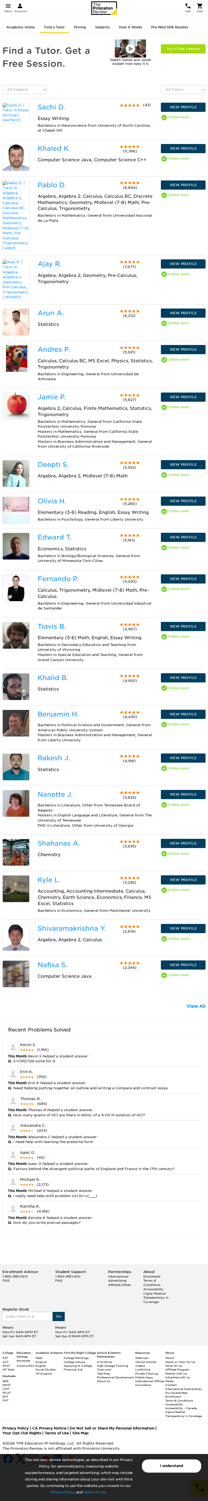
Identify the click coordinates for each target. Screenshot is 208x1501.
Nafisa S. (52, 965)
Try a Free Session (183, 49)
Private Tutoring (146, 1373)
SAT (5, 1357)
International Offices (149, 1381)
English (40, 1365)
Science (41, 1361)
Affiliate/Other (119, 1285)
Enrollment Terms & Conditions (152, 1281)
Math (39, 1357)
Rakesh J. (54, 758)
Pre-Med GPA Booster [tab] (169, 27)
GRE (5, 1381)
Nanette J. (55, 794)
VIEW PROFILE (183, 107)
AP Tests (8, 1369)
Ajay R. (49, 264)
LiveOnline (142, 1369)
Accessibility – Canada (181, 1408)
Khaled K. (54, 148)
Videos (140, 1365)
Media (169, 1381)
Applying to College (78, 1365)
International (118, 1276)
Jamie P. (52, 397)
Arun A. (51, 313)
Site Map (80, 1433)
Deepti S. (53, 464)
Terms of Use (94, 1492)
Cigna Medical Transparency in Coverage (155, 1298)
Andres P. (54, 349)
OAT (5, 1400)
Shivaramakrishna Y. (72, 928)
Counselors (143, 1384)
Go (58, 1316)
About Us (103, 1381)
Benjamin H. (58, 714)
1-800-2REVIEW (15, 1276)
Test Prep (103, 1373)
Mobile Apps (144, 1377)
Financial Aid (73, 1369)
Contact (171, 1384)
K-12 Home (104, 1361)
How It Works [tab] (130, 27)
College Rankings (76, 1357)
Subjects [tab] (102, 27)
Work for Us (173, 1365)
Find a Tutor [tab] (54, 27)
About (169, 1357)
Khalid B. (53, 678)
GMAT (6, 1384)
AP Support (43, 1373)
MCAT (6, 1392)
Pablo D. (52, 185)
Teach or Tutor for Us (180, 1361)
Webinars (141, 1357)
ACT (5, 1361)
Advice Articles (145, 1361)
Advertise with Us (177, 1377)
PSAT (6, 1365)
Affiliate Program (177, 1369)
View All (196, 1006)
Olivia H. (52, 501)
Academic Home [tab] (20, 27)
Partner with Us (176, 1373)
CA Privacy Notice (49, 1428)
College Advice (74, 1361)
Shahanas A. (59, 843)
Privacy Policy (63, 1492)
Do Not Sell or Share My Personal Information (112, 1428)
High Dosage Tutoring (112, 1365)
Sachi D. (51, 107)
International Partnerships (183, 1389)
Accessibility (153, 1289)
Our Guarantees (176, 1392)
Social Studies (45, 1369)
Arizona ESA (25, 1365)
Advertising (117, 1280)
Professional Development (115, 1377)
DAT (5, 1396)
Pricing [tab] (80, 27)
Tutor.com (104, 1369)
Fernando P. (58, 579)
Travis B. (52, 626)
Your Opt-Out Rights (21, 1433)
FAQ (5, 1280)
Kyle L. (49, 880)
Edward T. (55, 537)
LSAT (6, 1388)
